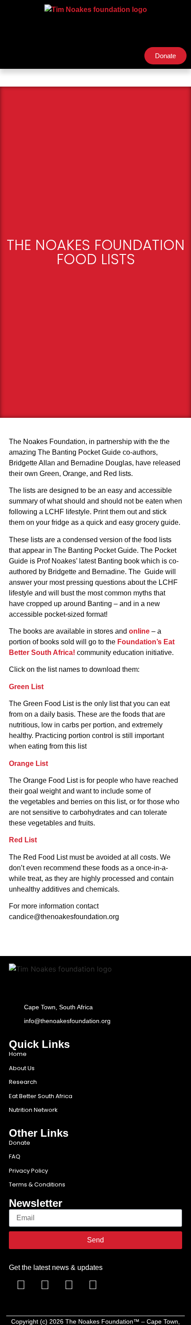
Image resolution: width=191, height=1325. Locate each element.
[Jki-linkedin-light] (117, 1285)
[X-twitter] (45, 1285)
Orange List (28, 763)
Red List (23, 840)
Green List (26, 686)
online (139, 631)
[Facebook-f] (21, 1285)
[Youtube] (69, 1285)
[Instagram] (93, 1285)
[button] (11, 56)
